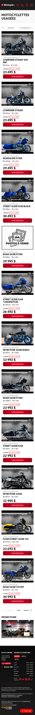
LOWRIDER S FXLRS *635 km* (15, 61)
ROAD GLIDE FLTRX (13, 254)
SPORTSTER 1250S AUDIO (16, 350)
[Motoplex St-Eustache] (8, 5)
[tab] (17, 656)
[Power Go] (17, 707)
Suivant (26, 610)
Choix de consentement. (14, 696)
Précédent (9, 610)
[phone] (22, 5)
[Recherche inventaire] (18, 5)
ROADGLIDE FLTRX (12, 158)
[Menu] (32, 5)
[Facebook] (20, 679)
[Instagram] (26, 679)
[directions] (27, 5)
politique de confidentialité (7, 695)
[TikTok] (32, 679)
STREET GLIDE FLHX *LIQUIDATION (13, 300)
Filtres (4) (11, 28)
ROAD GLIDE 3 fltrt (13, 587)
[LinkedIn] (29, 679)
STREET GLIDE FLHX (13, 446)
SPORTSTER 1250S (12, 494)
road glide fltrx (13, 398)
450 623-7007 (8, 667)
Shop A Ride (13, 705)
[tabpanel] (23, 669)
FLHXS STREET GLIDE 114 (15, 539)
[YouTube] (23, 679)
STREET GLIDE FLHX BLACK (16, 206)
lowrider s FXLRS (13, 110)
